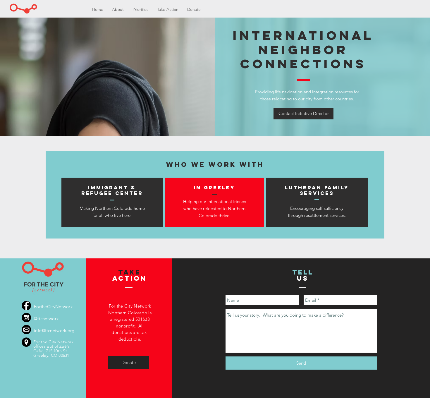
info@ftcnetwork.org (54, 330)
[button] (140, 9)
